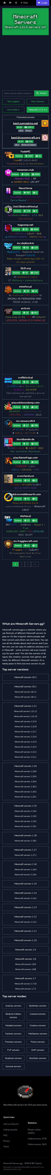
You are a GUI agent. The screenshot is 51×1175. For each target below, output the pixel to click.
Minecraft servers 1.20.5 (25, 776)
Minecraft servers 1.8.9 (25, 964)
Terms (6, 1146)
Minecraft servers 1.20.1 (25, 796)
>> (34, 564)
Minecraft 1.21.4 (37, 109)
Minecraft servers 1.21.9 (25, 721)
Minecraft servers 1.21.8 (25, 726)
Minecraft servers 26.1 (25, 686)
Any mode (12, 109)
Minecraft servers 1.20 (25, 766)
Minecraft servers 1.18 (25, 835)
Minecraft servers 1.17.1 (25, 855)
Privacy (6, 1141)
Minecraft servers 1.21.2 (25, 752)
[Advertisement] (25, 62)
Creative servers (38, 1025)
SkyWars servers (37, 1058)
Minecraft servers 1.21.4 (25, 747)
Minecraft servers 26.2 (25, 677)
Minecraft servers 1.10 (25, 940)
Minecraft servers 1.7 (25, 978)
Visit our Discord (10, 1124)
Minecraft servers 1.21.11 (25, 711)
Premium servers (13, 1041)
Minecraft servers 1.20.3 (25, 786)
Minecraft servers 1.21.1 (25, 757)
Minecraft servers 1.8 (25, 959)
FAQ (5, 1135)
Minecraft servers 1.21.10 (25, 716)
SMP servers (37, 1050)
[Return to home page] (4, 3)
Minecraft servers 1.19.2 (25, 821)
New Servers (37, 101)
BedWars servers (37, 1005)
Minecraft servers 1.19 (25, 805)
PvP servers (13, 1050)
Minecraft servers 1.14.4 (25, 898)
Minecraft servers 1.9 (25, 949)
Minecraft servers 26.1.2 (25, 692)
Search (43, 93)
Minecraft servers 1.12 (25, 916)
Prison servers (38, 1041)
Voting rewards (10, 1129)
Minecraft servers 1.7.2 (25, 988)
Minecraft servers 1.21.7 (25, 731)
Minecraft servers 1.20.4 (25, 781)
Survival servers (13, 1066)
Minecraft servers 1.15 (25, 883)
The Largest (13, 101)
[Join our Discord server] (10, 3)
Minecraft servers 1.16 (25, 864)
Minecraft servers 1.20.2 (25, 791)
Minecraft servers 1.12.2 (25, 922)
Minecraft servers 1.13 (25, 907)
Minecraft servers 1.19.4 (25, 811)
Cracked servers (38, 1014)
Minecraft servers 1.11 (25, 931)
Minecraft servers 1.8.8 (25, 969)
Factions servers (13, 1033)
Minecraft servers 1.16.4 (25, 874)
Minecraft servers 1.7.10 (25, 983)
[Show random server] (16, 3)
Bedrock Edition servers (13, 1015)
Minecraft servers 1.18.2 (25, 840)
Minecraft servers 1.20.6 (25, 771)
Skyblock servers (13, 1058)
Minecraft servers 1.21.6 (25, 736)
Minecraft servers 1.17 (25, 849)
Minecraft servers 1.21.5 (25, 741)
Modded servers (13, 1025)
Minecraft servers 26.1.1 (25, 697)
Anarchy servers (13, 1005)
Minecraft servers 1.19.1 (25, 826)
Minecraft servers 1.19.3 (25, 816)
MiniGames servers (37, 1033)
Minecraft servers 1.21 (25, 706)
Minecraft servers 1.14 (25, 893)
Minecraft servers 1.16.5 (25, 869)
